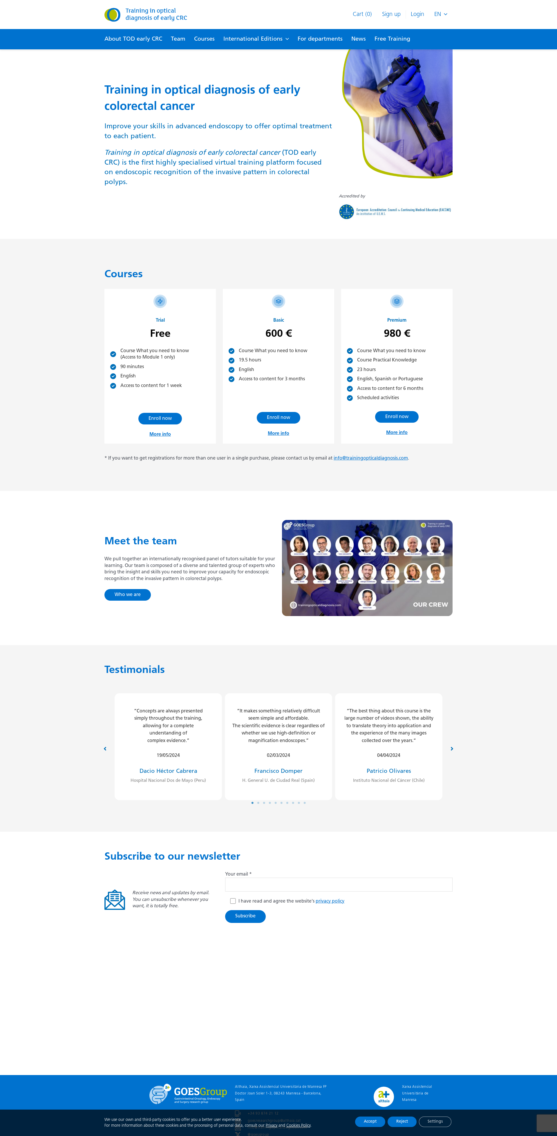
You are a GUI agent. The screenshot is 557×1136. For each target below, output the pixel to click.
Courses (204, 39)
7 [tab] (287, 803)
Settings (435, 1121)
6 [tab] (281, 803)
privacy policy (330, 901)
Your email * (238, 874)
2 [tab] (258, 803)
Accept (370, 1121)
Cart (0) (362, 14)
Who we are (128, 595)
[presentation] (444, 14)
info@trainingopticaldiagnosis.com (371, 458)
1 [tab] (252, 803)
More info (160, 434)
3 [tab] (264, 803)
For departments (320, 39)
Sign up (391, 14)
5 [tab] (275, 803)
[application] (286, 39)
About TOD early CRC (133, 39)
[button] (105, 749)
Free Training (392, 39)
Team (178, 39)
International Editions (253, 39)
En (437, 14)
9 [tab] (299, 803)
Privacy (271, 1126)
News (358, 39)
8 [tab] (293, 803)
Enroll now (160, 418)
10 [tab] (305, 803)
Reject (402, 1121)
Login (417, 14)
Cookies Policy (298, 1126)
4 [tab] (270, 803)
